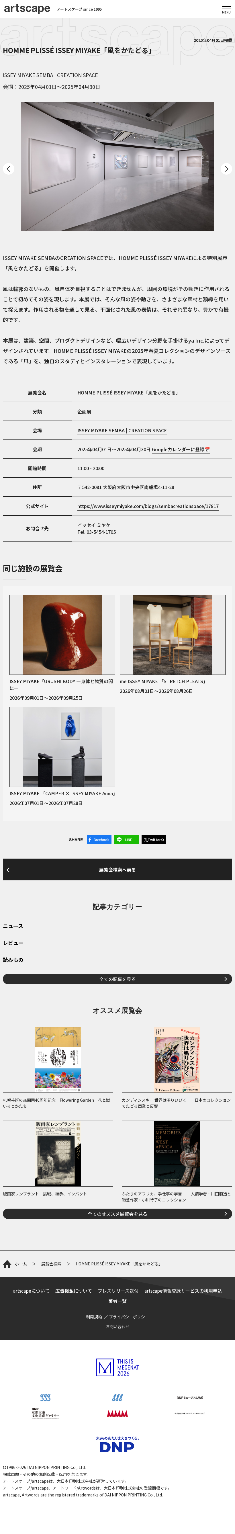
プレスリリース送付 (118, 1290)
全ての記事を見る (117, 979)
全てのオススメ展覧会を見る (117, 1213)
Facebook (101, 839)
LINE (128, 839)
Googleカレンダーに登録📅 (181, 449)
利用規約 (94, 1317)
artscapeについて (31, 1290)
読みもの (13, 960)
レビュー (13, 943)
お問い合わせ (117, 1326)
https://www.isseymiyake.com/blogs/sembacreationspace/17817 (148, 506)
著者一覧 (117, 1300)
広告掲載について (73, 1290)
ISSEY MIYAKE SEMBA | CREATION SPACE (50, 75)
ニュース (13, 926)
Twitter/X (156, 839)
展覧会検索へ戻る (117, 869)
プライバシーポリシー (129, 1317)
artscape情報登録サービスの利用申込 (183, 1290)
